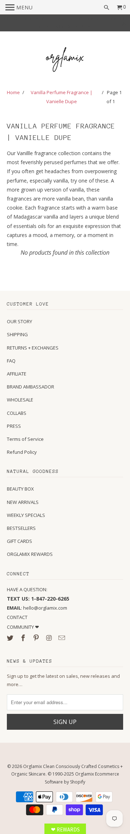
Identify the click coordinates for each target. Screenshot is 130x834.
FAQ (11, 360)
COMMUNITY (21, 627)
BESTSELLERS (21, 528)
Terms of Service (25, 439)
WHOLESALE (20, 399)
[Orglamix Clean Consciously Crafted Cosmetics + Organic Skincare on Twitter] (11, 637)
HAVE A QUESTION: (27, 589)
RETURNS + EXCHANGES (32, 347)
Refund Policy (22, 452)
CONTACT (17, 617)
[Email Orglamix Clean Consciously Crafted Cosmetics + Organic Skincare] (62, 637)
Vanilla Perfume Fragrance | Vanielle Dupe (61, 97)
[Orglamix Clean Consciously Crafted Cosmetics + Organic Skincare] (65, 60)
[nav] (19, 7)
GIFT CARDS (19, 541)
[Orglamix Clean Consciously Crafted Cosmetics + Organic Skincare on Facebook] (24, 637)
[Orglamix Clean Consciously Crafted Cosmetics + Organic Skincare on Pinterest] (37, 637)
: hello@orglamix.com (37, 608)
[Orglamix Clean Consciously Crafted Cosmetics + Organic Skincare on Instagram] (49, 637)
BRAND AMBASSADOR (30, 386)
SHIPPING (17, 334)
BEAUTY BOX (20, 489)
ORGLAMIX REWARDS (30, 554)
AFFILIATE (16, 373)
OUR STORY (19, 321)
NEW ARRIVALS (23, 502)
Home (13, 92)
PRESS (14, 426)
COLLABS (16, 413)
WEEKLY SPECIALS (26, 515)
